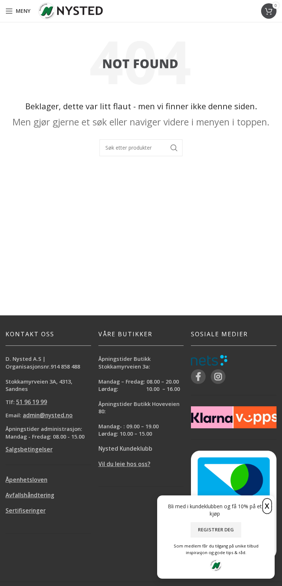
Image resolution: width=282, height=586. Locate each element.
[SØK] (174, 147)
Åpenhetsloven (26, 480)
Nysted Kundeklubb (125, 449)
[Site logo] (71, 10)
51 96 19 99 (31, 402)
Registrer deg (216, 529)
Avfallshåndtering (30, 495)
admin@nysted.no (48, 415)
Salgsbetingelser (29, 449)
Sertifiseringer (26, 510)
